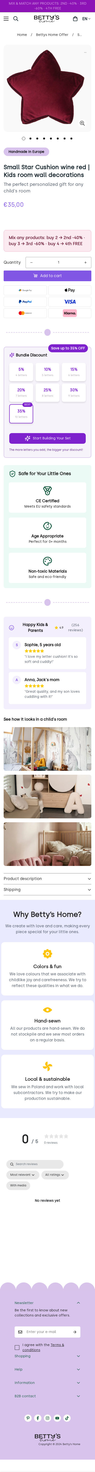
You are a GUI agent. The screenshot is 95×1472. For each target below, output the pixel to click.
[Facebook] (37, 1418)
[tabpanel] (47, 1206)
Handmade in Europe (26, 152)
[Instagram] (47, 1418)
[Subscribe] (74, 1332)
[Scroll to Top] (86, 1446)
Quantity (12, 262)
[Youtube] (57, 1418)
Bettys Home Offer (52, 35)
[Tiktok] (67, 1418)
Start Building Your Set (52, 438)
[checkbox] (18, 1185)
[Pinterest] (28, 1418)
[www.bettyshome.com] (47, 18)
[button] (75, 18)
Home (22, 35)
